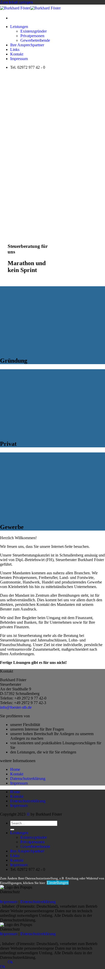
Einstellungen (58, 882)
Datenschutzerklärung (27, 778)
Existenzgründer (33, 31)
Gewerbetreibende (35, 40)
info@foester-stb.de (16, 707)
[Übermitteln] (12, 829)
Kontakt (16, 54)
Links (14, 49)
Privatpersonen (32, 36)
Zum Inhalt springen (16, 2)
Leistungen (19, 26)
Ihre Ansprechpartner (27, 45)
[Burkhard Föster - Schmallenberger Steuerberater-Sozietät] (30, 8)
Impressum (19, 58)
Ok (10, 962)
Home (15, 769)
